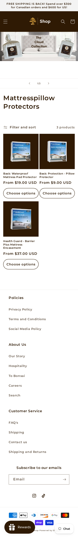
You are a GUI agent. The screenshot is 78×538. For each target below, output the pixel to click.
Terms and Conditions (27, 319)
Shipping (16, 432)
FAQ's (13, 423)
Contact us (18, 442)
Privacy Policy (20, 309)
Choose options (21, 193)
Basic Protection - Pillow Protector (57, 175)
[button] (5, 21)
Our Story (17, 356)
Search (15, 395)
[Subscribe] (64, 479)
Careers (15, 386)
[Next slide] (48, 83)
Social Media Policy (25, 329)
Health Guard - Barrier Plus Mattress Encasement (19, 244)
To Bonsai (17, 376)
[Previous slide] (29, 83)
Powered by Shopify (50, 530)
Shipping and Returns (27, 452)
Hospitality (18, 366)
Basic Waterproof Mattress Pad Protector (20, 175)
